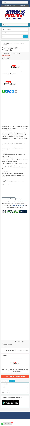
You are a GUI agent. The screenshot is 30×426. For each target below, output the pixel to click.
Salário (3, 386)
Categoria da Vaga (6, 389)
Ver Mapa (19, 198)
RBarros (6, 343)
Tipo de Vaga (5, 383)
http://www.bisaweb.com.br (16, 371)
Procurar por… (5, 381)
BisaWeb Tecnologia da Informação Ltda (11, 53)
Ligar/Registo (22, 5)
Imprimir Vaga (11, 350)
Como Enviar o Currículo (8, 198)
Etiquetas (11, 381)
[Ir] (25, 36)
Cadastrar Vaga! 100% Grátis (8, 5)
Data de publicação (6, 392)
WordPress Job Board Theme (14, 422)
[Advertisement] (15, 109)
